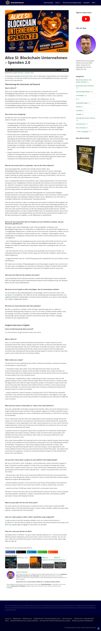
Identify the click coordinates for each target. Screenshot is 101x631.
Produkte (79, 110)
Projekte (78, 114)
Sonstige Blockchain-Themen (85, 118)
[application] (37, 70)
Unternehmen (80, 124)
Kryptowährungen (82, 103)
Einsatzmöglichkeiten (83, 92)
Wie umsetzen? (81, 128)
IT (76, 99)
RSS (32, 73)
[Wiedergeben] (7, 70)
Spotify (27, 73)
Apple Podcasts (18, 73)
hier (85, 69)
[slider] (65, 70)
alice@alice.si (9, 295)
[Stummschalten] (62, 70)
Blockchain (29, 76)
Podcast (78, 107)
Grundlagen (80, 95)
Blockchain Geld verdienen (85, 86)
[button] (10, 552)
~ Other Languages (82, 131)
